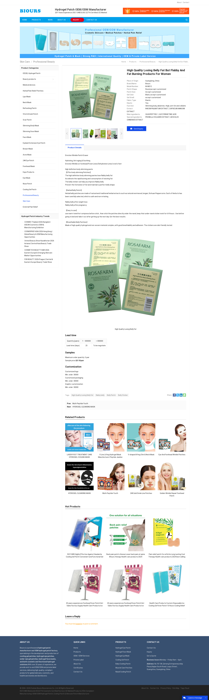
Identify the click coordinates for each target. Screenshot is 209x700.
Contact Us (78, 672)
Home (76, 648)
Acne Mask (27, 155)
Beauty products (29, 79)
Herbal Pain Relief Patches (33, 91)
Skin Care (26, 201)
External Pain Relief (30, 207)
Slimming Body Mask (31, 126)
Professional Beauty (31, 195)
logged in (78, 624)
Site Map (175, 688)
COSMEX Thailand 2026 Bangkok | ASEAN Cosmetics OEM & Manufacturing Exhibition (37, 225)
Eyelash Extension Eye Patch (34, 143)
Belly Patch (111, 395)
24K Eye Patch (28, 160)
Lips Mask (27, 97)
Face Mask (27, 137)
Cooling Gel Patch (29, 189)
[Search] (186, 20)
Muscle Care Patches (124, 668)
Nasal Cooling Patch (123, 672)
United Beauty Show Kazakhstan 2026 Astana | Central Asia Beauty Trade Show (39, 243)
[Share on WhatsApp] (184, 396)
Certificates (78, 668)
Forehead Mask (29, 166)
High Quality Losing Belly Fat (82, 395)
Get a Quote (151, 656)
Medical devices (29, 85)
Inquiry (149, 652)
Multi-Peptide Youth (80, 403)
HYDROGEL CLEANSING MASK (84, 407)
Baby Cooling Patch (123, 664)
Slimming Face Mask (31, 131)
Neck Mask (27, 102)
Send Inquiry (138, 129)
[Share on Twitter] (177, 396)
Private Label (79, 660)
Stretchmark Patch (30, 114)
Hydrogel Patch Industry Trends (35, 216)
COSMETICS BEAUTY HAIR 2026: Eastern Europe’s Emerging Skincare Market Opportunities (38, 253)
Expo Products (28, 172)
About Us (77, 664)
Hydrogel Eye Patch (123, 648)
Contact (186, 2)
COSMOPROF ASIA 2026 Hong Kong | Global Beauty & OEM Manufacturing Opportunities (38, 234)
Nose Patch (27, 184)
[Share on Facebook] (174, 396)
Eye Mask (26, 178)
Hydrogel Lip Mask (122, 656)
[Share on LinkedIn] (181, 396)
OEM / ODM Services (82, 656)
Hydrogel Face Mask (123, 652)
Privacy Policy (165, 688)
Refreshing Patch (30, 108)
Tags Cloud (184, 688)
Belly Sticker (123, 395)
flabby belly (100, 395)
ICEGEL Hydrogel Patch (31, 73)
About (179, 2)
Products (77, 652)
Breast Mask (28, 149)
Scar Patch (27, 120)
